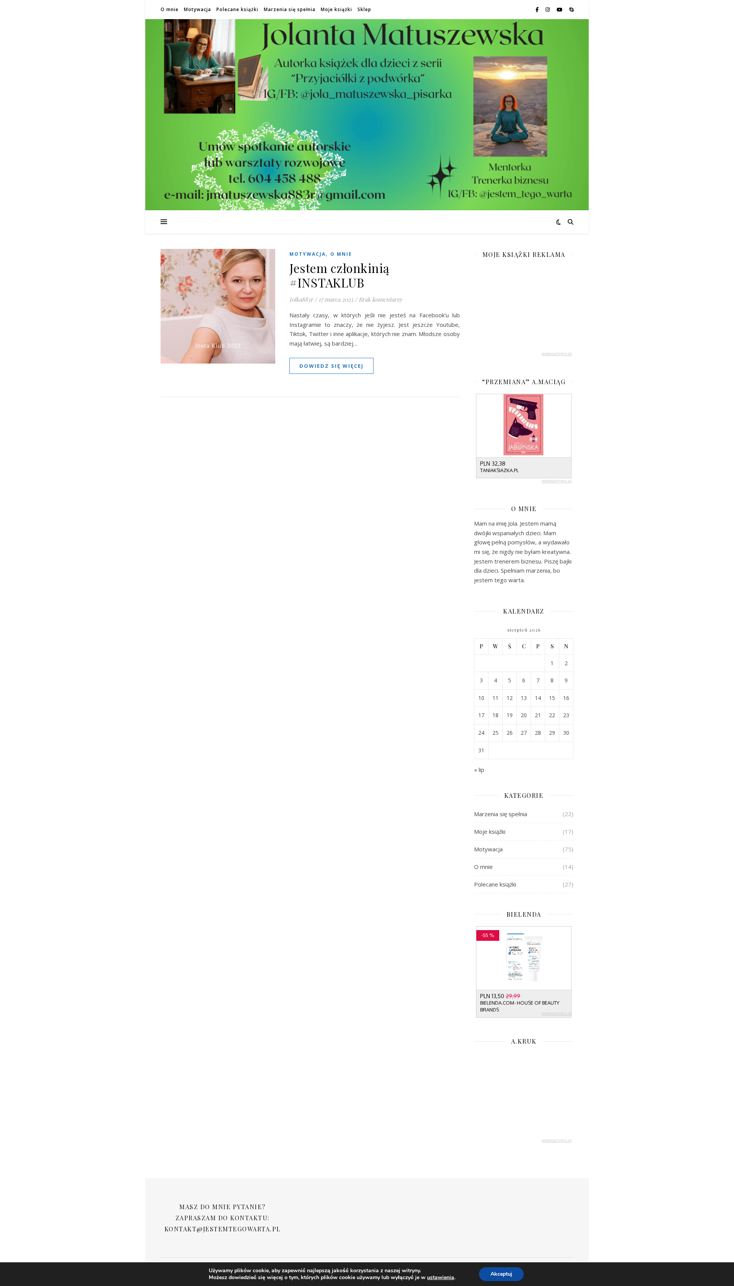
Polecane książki (237, 9)
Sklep (364, 9)
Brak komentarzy (381, 299)
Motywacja (197, 9)
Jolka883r (301, 299)
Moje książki (336, 9)
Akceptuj (501, 1274)
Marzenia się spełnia (289, 9)
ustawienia (440, 1277)
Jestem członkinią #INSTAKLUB (339, 275)
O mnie (170, 9)
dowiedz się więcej (331, 365)
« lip (479, 769)
